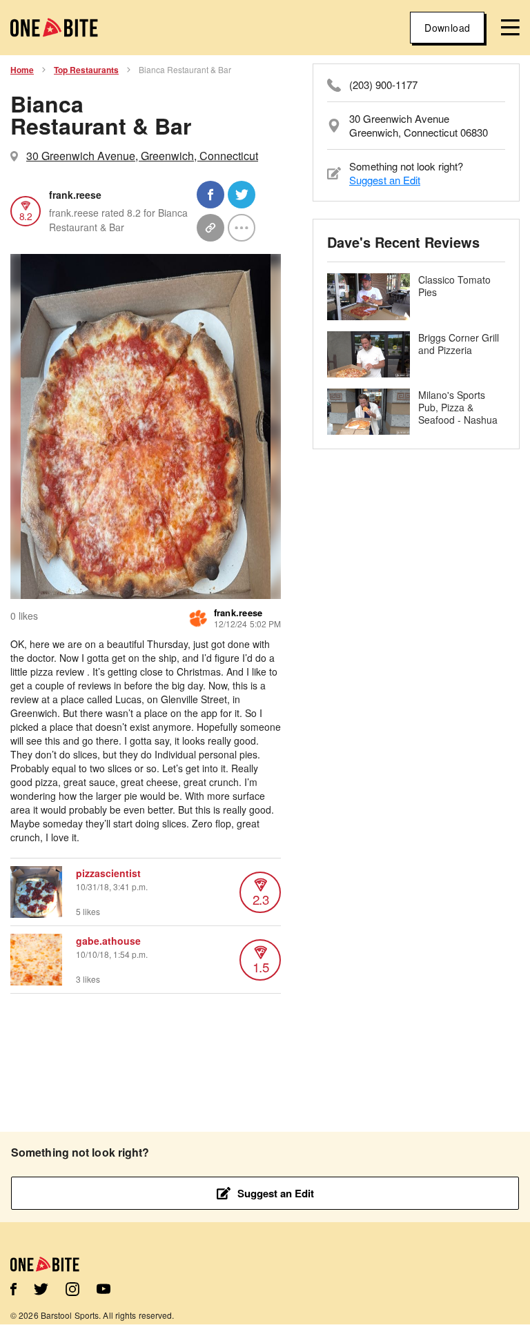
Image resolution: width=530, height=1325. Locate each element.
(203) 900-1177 (383, 85)
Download (447, 28)
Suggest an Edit (384, 180)
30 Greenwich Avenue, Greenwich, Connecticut (142, 156)
